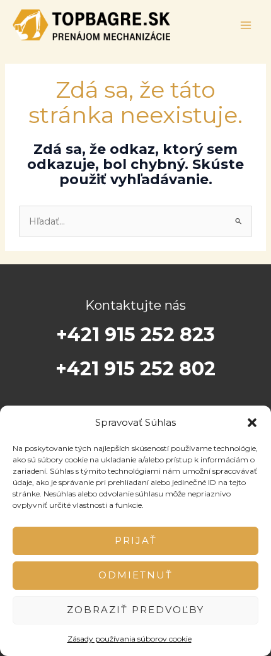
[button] (252, 422)
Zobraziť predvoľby (135, 610)
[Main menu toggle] (245, 25)
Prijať (136, 540)
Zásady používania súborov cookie (129, 638)
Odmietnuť (135, 575)
